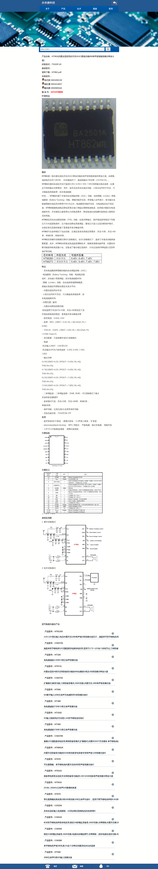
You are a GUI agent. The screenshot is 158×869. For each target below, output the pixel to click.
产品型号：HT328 (53, 655)
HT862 (45, 176)
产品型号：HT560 (53, 852)
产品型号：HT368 (53, 701)
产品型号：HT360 (53, 724)
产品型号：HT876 (53, 794)
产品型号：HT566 (53, 689)
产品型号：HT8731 (53, 666)
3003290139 (56, 80)
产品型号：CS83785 (54, 736)
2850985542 (56, 88)
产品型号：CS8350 (53, 829)
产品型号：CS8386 (53, 840)
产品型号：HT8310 (53, 771)
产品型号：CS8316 (53, 817)
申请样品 (46, 96)
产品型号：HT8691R (54, 748)
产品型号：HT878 (53, 759)
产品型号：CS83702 (54, 678)
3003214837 (56, 84)
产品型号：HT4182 (53, 713)
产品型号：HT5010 (53, 782)
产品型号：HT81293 (54, 631)
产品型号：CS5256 (53, 805)
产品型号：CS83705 (54, 643)
